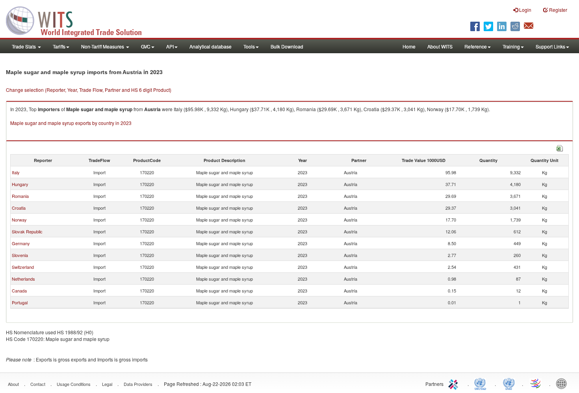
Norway (19, 219)
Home (409, 46)
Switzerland (23, 267)
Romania (20, 196)
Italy (16, 172)
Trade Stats (24, 46)
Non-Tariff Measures (103, 46)
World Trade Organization (536, 383)
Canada (19, 290)
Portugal (20, 302)
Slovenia (20, 255)
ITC (454, 383)
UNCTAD (482, 383)
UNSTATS (509, 383)
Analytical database (210, 46)
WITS (79, 19)
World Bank (563, 383)
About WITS (440, 46)
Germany (21, 243)
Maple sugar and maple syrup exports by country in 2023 (71, 122)
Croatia (19, 208)
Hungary (20, 184)
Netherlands (23, 279)
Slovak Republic (27, 231)
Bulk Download (287, 46)
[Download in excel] (560, 147)
